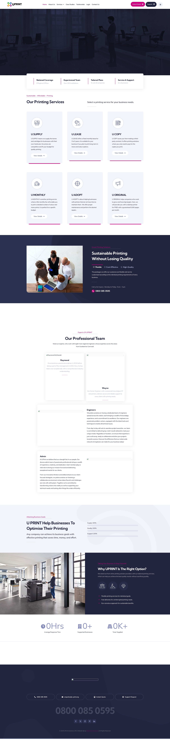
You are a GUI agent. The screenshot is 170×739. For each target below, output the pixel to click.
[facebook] (76, 721)
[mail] (62, 364)
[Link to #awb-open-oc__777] (160, 4)
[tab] (97, 267)
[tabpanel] (115, 274)
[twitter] (80, 721)
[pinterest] (89, 721)
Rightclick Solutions (92, 731)
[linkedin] (94, 721)
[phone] (66, 364)
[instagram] (85, 721)
